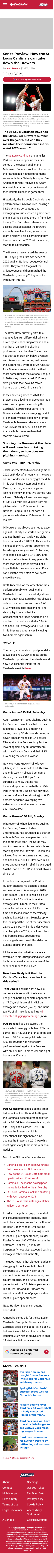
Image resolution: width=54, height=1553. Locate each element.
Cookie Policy (35, 1504)
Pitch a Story (9, 1498)
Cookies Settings (37, 1519)
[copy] (21, 74)
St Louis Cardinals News (23, 1458)
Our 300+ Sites (35, 1487)
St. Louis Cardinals (19, 155)
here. (28, 668)
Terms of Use (10, 1504)
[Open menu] (5, 4)
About (6, 1482)
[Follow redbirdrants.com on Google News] (46, 1352)
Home (6, 1458)
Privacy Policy (35, 1498)
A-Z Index (8, 1519)
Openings (32, 1482)
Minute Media (19, 1528)
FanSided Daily (36, 1493)
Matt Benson (13, 68)
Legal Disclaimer (12, 1510)
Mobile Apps (9, 1493)
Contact (7, 1487)
